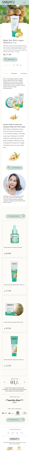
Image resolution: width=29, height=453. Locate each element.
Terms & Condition (16, 443)
